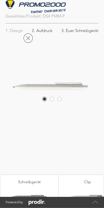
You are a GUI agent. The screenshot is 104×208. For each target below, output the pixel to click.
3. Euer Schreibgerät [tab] (79, 30)
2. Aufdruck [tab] (42, 30)
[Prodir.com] (37, 202)
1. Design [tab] (14, 30)
